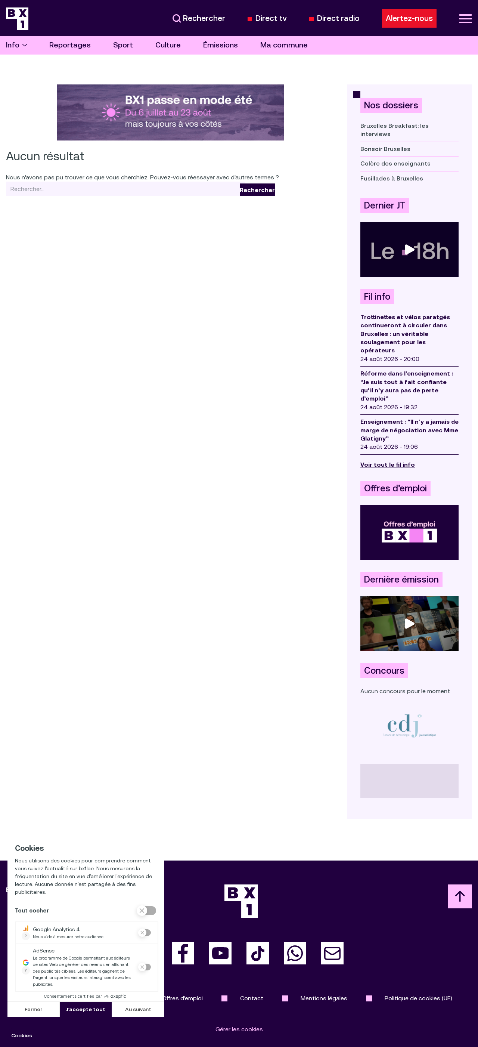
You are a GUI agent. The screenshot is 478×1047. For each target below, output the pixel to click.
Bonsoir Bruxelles (385, 149)
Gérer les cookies (239, 1029)
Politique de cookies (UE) (418, 998)
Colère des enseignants (395, 163)
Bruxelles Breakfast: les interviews (394, 129)
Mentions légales (324, 998)
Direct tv (271, 18)
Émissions (220, 45)
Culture (168, 45)
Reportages (70, 45)
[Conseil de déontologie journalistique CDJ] (409, 725)
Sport (123, 45)
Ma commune (284, 45)
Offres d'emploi (182, 998)
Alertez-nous (409, 18)
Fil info (377, 296)
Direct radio (338, 18)
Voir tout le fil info (387, 464)
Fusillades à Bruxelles (391, 178)
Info (12, 45)
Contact (251, 998)
